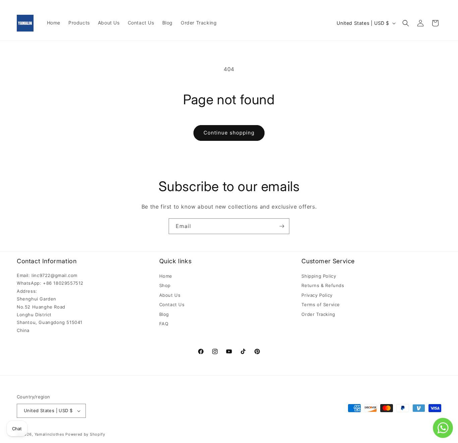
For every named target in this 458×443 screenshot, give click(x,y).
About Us (170, 295)
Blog (164, 314)
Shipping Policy (318, 276)
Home (165, 276)
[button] (405, 23)
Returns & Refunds (322, 285)
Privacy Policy (316, 295)
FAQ (164, 323)
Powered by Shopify (85, 434)
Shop (165, 285)
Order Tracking (318, 314)
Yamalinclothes (49, 434)
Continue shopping (229, 132)
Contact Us (172, 304)
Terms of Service (320, 304)
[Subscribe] (281, 226)
